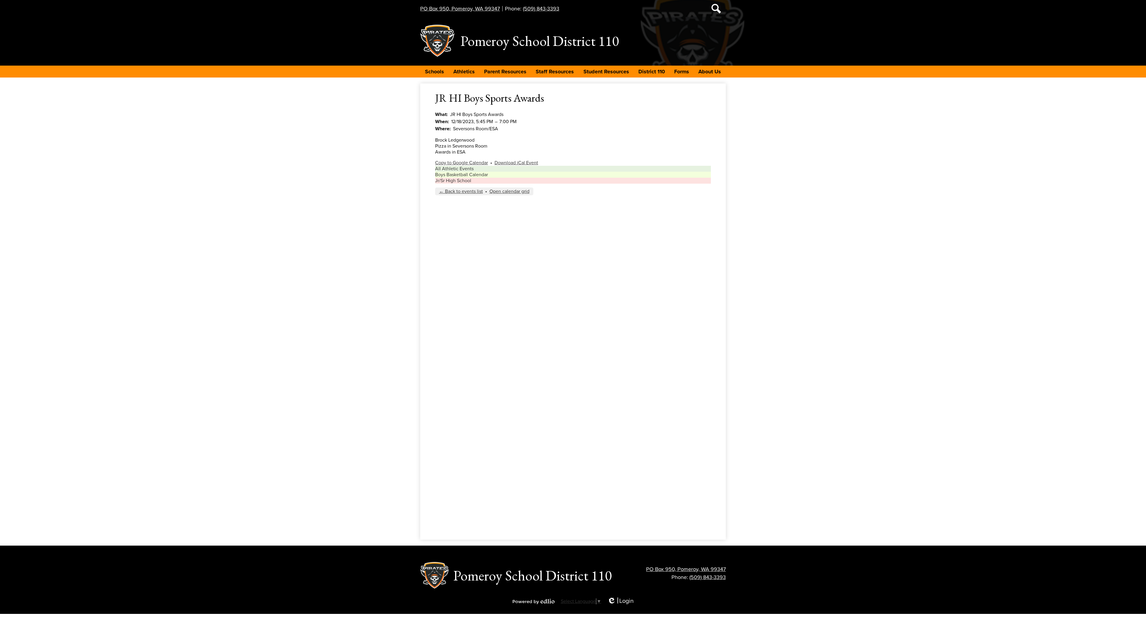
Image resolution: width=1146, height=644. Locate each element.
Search (716, 8)
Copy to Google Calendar (461, 163)
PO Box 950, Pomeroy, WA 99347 (460, 8)
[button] (434, 72)
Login (620, 601)
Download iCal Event (516, 163)
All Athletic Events (454, 169)
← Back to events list (461, 191)
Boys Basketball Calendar (461, 175)
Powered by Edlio (533, 601)
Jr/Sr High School (453, 181)
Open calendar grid (509, 191)
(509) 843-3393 (541, 8)
